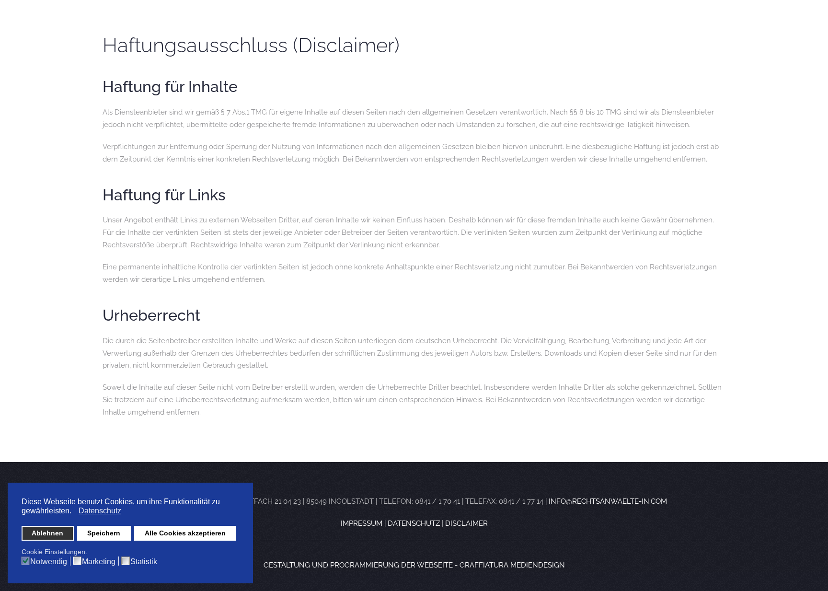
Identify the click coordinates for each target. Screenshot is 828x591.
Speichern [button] (103, 533)
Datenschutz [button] (100, 511)
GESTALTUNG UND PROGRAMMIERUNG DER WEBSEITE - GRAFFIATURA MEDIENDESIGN (414, 565)
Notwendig (48, 562)
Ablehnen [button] (47, 533)
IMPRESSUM (362, 523)
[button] (74, 511)
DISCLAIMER (466, 523)
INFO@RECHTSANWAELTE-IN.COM (608, 501)
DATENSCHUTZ (415, 523)
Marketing (98, 562)
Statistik (143, 562)
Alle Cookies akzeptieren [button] (185, 533)
